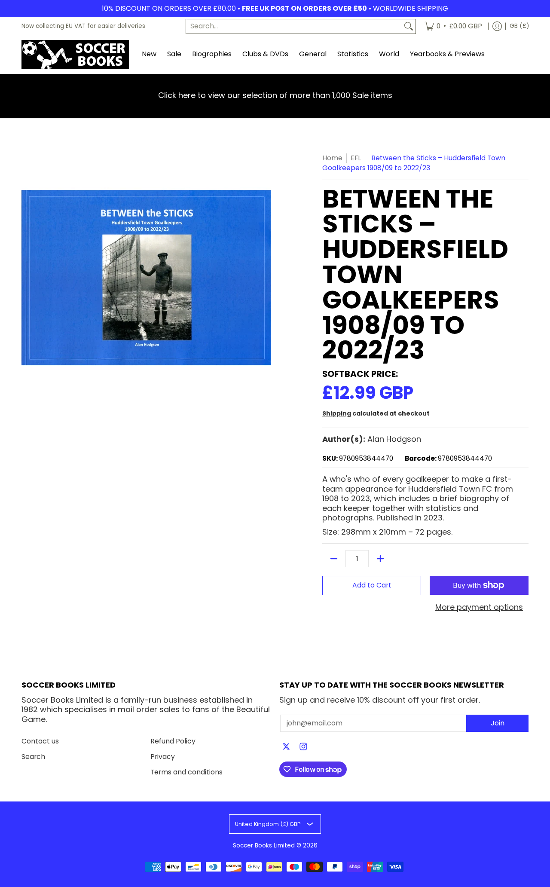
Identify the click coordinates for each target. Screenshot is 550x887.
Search (33, 757)
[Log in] (497, 26)
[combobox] (294, 26)
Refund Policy (173, 741)
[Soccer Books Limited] (75, 54)
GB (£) (519, 26)
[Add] (380, 558)
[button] (286, 747)
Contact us (40, 741)
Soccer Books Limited (264, 845)
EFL (356, 158)
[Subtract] (333, 558)
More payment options (479, 607)
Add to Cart (371, 585)
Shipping (336, 413)
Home (332, 158)
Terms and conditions (186, 772)
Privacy (162, 757)
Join (497, 723)
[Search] (409, 26)
